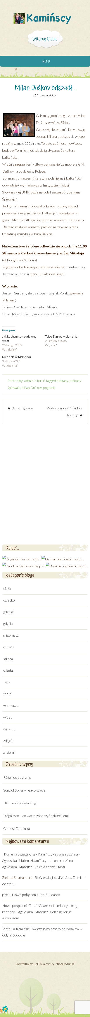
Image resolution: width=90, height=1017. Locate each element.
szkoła (8, 670)
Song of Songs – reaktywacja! (24, 790)
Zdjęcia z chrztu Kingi (49, 867)
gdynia (8, 623)
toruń (41, 380)
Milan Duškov (32, 387)
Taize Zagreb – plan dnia (61, 336)
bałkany (62, 380)
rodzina (8, 647)
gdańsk (8, 612)
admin (28, 380)
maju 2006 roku (28, 143)
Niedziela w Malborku (16, 357)
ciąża (7, 588)
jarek (6, 895)
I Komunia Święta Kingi (19, 803)
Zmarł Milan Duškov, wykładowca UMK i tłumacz (38, 314)
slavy (74, 136)
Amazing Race (22, 408)
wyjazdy (9, 729)
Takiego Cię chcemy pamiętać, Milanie (29, 307)
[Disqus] (45, 483)
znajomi (8, 752)
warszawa (10, 705)
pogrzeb (49, 387)
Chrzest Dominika (16, 828)
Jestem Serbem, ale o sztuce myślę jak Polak (35, 293)
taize (6, 682)
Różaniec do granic (17, 777)
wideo (7, 717)
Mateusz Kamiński (15, 929)
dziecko (9, 600)
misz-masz (11, 635)
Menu (46, 61)
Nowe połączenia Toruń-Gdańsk (36, 895)
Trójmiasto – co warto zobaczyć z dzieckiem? (36, 816)
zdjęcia (8, 740)
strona (8, 659)
